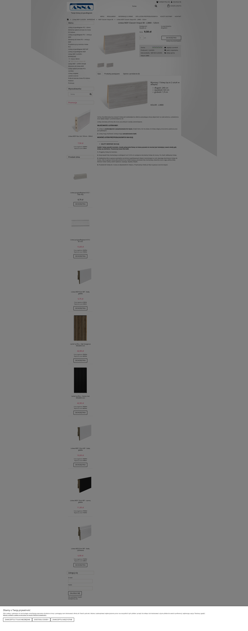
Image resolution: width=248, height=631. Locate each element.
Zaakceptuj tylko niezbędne (17, 619)
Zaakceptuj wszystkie (62, 619)
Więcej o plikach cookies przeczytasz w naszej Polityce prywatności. (25, 615)
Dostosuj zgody (41, 619)
